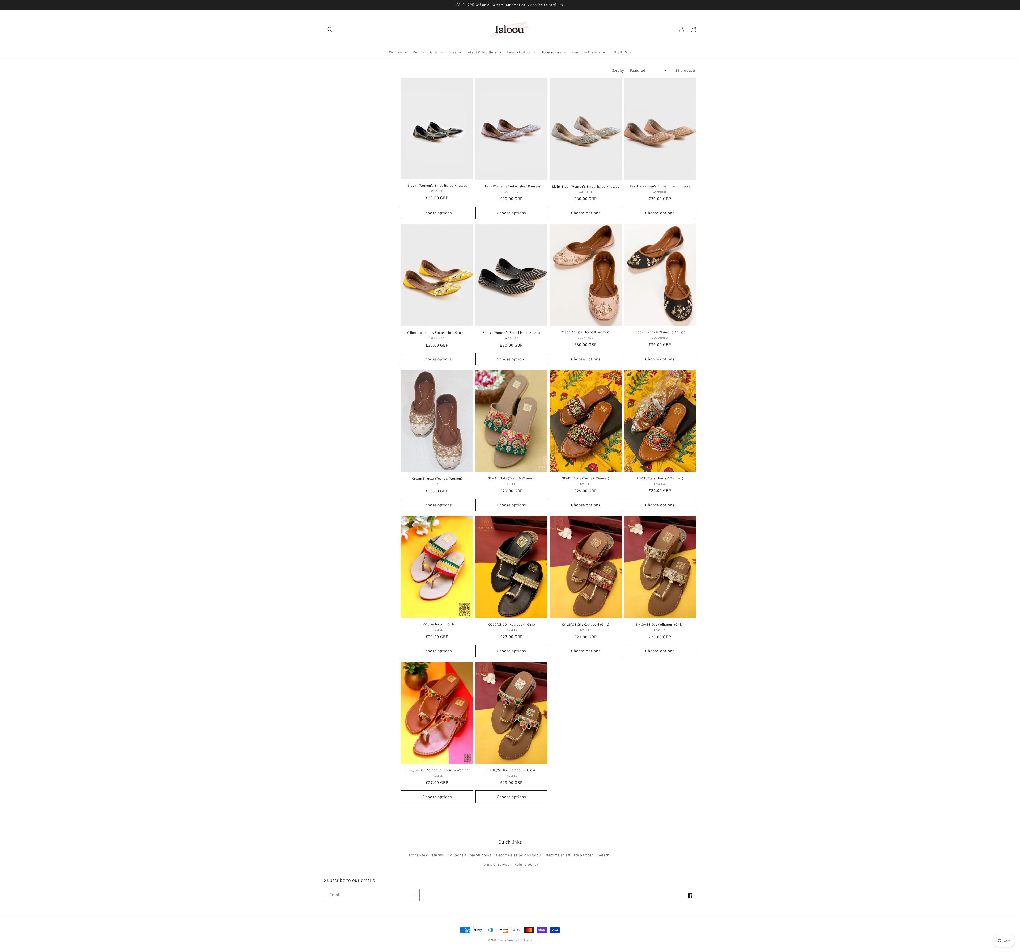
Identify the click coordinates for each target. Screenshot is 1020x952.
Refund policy (526, 864)
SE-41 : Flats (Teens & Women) (511, 478)
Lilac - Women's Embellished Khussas (511, 186)
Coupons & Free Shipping (469, 855)
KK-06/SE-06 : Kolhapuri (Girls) (511, 770)
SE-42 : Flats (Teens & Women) (585, 478)
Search (604, 855)
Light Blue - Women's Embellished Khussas (585, 186)
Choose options (437, 212)
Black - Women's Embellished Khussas (437, 185)
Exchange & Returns (426, 855)
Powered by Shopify (519, 940)
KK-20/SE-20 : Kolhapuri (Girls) (660, 624)
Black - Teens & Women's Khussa (659, 332)
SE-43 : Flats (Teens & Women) (659, 478)
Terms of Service (496, 864)
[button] (330, 29)
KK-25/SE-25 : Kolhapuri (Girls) (585, 624)
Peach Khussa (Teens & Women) (585, 332)
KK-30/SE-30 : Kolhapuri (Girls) (511, 624)
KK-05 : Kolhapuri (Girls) (437, 624)
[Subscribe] (413, 895)
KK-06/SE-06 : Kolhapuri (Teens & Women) (437, 770)
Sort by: (618, 70)
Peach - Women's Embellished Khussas (660, 186)
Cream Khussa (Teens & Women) (437, 479)
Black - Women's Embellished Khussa (511, 333)
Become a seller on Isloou (518, 855)
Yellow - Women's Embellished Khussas (437, 333)
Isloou (502, 940)
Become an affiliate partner (569, 855)
